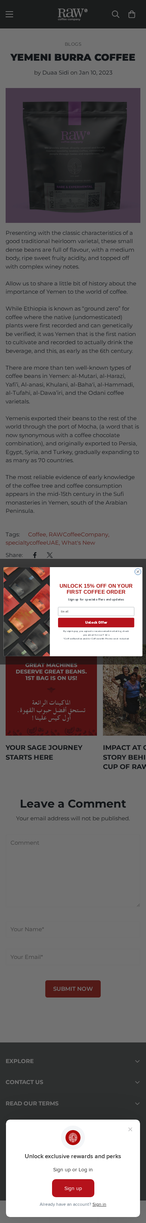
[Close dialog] (138, 571)
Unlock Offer (96, 622)
